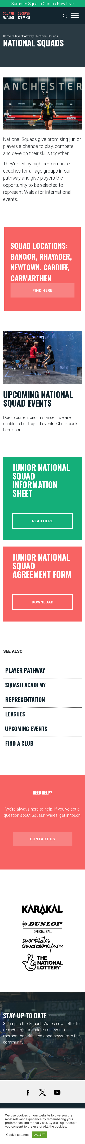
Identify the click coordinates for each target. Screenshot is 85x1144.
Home (7, 36)
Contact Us (42, 839)
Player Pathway (23, 36)
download (42, 602)
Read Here (42, 521)
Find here (42, 290)
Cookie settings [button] (17, 1135)
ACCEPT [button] (39, 1134)
